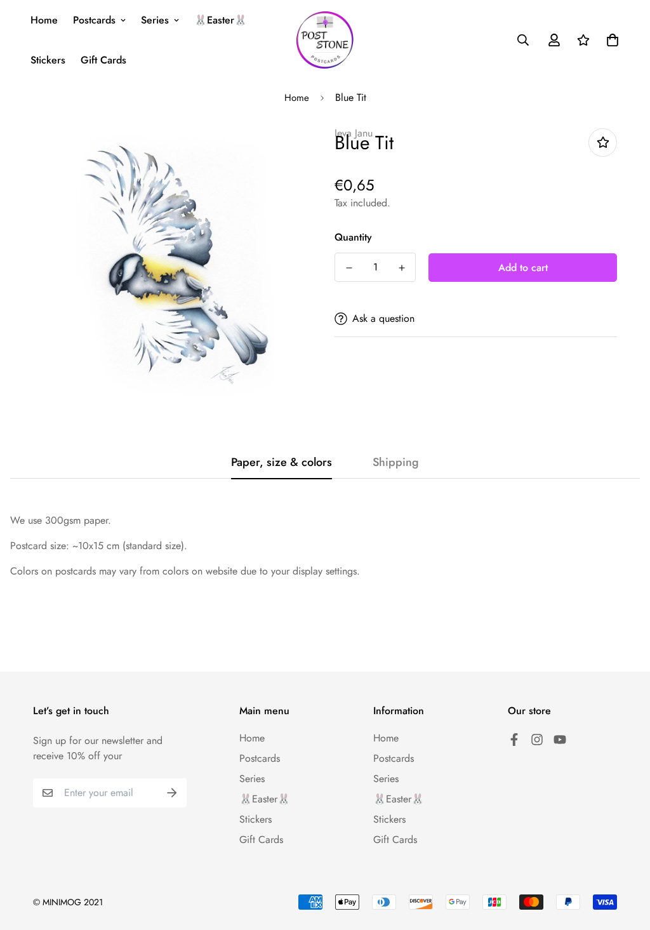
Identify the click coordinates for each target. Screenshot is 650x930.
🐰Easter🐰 (220, 20)
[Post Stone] (325, 40)
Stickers (47, 60)
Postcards (94, 20)
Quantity (353, 237)
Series (155, 20)
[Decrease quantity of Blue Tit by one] (348, 267)
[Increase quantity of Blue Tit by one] (401, 267)
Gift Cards (103, 60)
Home (44, 20)
